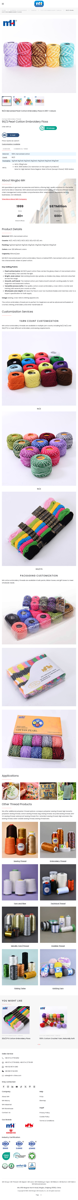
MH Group (5, 1182)
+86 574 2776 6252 (12, 1058)
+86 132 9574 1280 (11, 1067)
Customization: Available (11, 144)
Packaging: (6, 161)
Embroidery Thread (58, 861)
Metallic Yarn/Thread (20, 946)
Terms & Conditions (46, 1121)
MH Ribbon (54, 1182)
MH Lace (30, 1182)
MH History (6, 1100)
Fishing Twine (20, 988)
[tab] (6, 101)
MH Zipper (22, 1182)
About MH (5, 1096)
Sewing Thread (20, 861)
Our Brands (7, 1119)
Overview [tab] (6, 149)
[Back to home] (39, 4)
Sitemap (42, 1100)
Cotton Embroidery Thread (11, 119)
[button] (3, 4)
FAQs (41, 1096)
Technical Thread (58, 903)
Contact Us (6, 1112)
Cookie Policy (44, 1117)
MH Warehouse (7, 1108)
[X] (25, 1086)
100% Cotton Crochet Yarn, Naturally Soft (57, 1038)
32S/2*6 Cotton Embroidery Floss (16, 1038)
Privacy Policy (44, 1113)
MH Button (63, 1182)
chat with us (6, 127)
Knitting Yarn (58, 988)
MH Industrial (7, 1104)
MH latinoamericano (39, 1184)
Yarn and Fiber (20, 903)
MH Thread (14, 1182)
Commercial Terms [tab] (21, 149)
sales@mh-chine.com (13, 1075)
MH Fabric (71, 1182)
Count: (4, 157)
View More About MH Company (14, 199)
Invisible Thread (58, 946)
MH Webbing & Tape (42, 1182)
